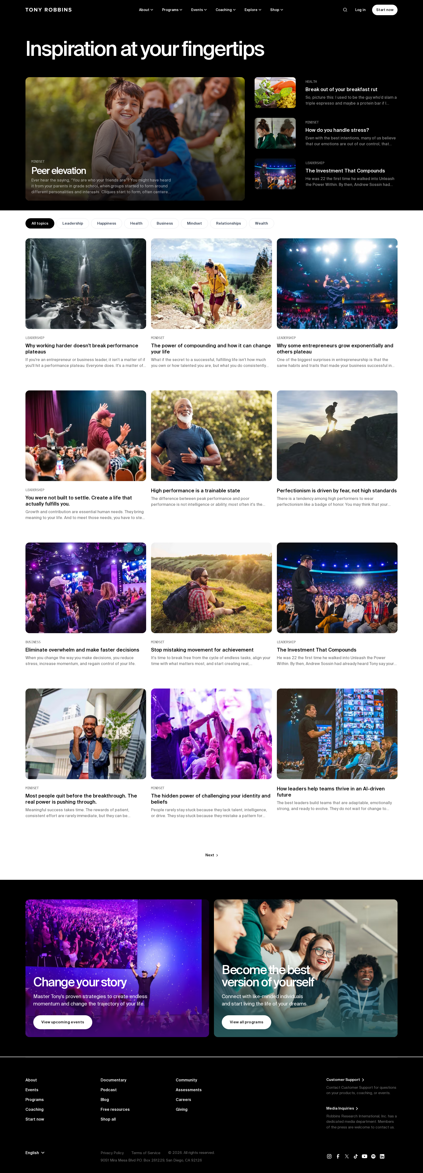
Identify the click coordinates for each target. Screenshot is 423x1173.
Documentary (113, 1080)
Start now (34, 1119)
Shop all (108, 1119)
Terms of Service (145, 1153)
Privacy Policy (112, 1153)
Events (31, 1090)
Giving (182, 1109)
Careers (183, 1099)
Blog (105, 1099)
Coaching (34, 1109)
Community (186, 1080)
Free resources (115, 1109)
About (31, 1080)
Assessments (189, 1090)
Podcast (109, 1090)
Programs (34, 1099)
